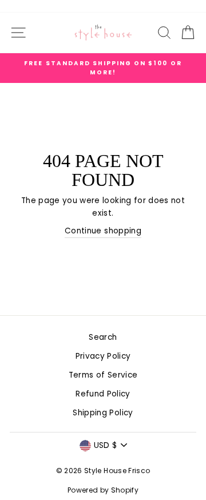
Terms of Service (103, 375)
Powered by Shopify (103, 490)
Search (103, 337)
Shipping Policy (103, 412)
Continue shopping (103, 230)
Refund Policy (103, 393)
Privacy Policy (103, 356)
